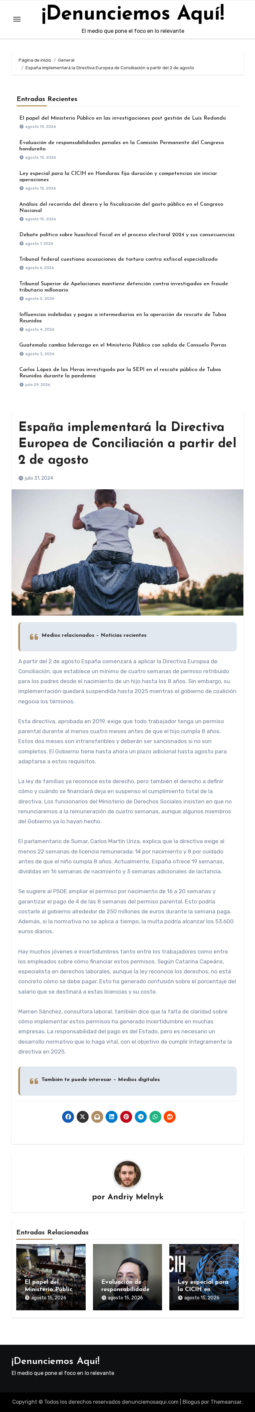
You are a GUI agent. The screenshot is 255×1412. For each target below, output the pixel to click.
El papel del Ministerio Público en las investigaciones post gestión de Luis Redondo (122, 118)
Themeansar (226, 1402)
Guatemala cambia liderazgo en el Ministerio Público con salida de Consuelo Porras (122, 345)
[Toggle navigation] (17, 19)
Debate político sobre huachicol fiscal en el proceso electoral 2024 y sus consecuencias (127, 235)
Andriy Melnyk (135, 1197)
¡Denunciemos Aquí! (133, 15)
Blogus (191, 1402)
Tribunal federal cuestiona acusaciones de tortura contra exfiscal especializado (118, 259)
